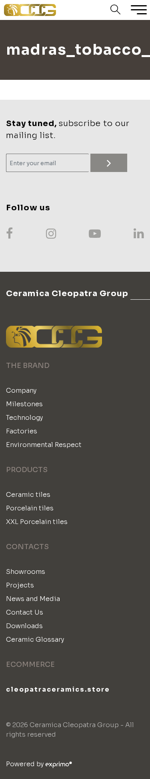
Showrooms (25, 571)
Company (21, 390)
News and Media (33, 599)
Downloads (24, 626)
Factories (21, 431)
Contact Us (24, 612)
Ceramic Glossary (35, 639)
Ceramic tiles (28, 494)
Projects (20, 585)
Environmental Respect (44, 445)
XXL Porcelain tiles (37, 522)
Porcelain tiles (30, 508)
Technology (24, 417)
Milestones (24, 404)
